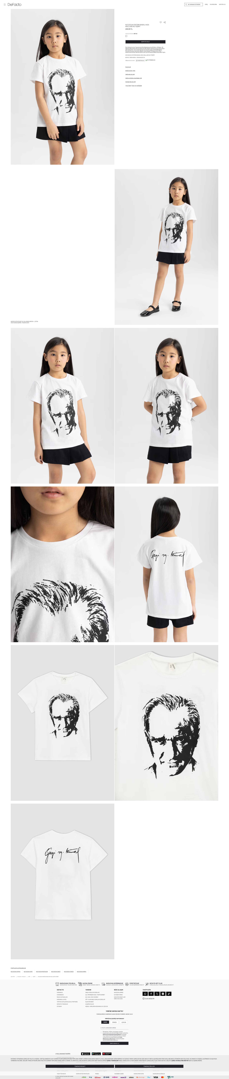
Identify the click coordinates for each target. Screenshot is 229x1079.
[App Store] (85, 1053)
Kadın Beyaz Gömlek (159, 1073)
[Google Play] (96, 1053)
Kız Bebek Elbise (119, 1073)
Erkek (114, 1022)
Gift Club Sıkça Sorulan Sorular (95, 999)
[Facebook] (151, 994)
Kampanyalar (89, 1004)
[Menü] (5, 4)
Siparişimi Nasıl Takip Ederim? (96, 994)
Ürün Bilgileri (130, 74)
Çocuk (124, 1022)
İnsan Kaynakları (62, 997)
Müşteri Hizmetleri (119, 997)
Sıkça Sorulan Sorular (92, 992)
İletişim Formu (118, 994)
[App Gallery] (107, 1053)
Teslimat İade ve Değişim (133, 86)
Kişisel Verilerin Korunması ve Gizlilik (96, 1006)
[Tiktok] (168, 994)
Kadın (105, 1022)
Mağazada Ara (130, 71)
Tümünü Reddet (79, 1066)
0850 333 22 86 (118, 998)
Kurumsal (60, 992)
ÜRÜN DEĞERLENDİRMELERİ (133, 78)
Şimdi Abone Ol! (114, 1043)
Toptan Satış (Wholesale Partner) (67, 1001)
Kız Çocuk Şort (28, 971)
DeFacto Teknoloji (62, 1004)
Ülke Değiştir (149, 998)
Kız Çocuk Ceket (55, 971)
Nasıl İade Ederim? (92, 997)
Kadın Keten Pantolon (82, 1073)
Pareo (97, 1073)
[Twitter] (157, 994)
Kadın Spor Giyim (139, 1073)
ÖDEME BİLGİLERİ (130, 82)
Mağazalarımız (118, 992)
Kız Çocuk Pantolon (42, 971)
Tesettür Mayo (61, 1073)
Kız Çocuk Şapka (15, 971)
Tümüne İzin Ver (149, 1066)
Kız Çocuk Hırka (81, 971)
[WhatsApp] (145, 994)
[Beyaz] (126, 36)
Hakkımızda (60, 994)
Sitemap (59, 1006)
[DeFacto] (14, 4)
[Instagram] (162, 994)
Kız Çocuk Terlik (69, 971)
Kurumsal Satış (61, 999)
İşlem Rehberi (89, 1001)
